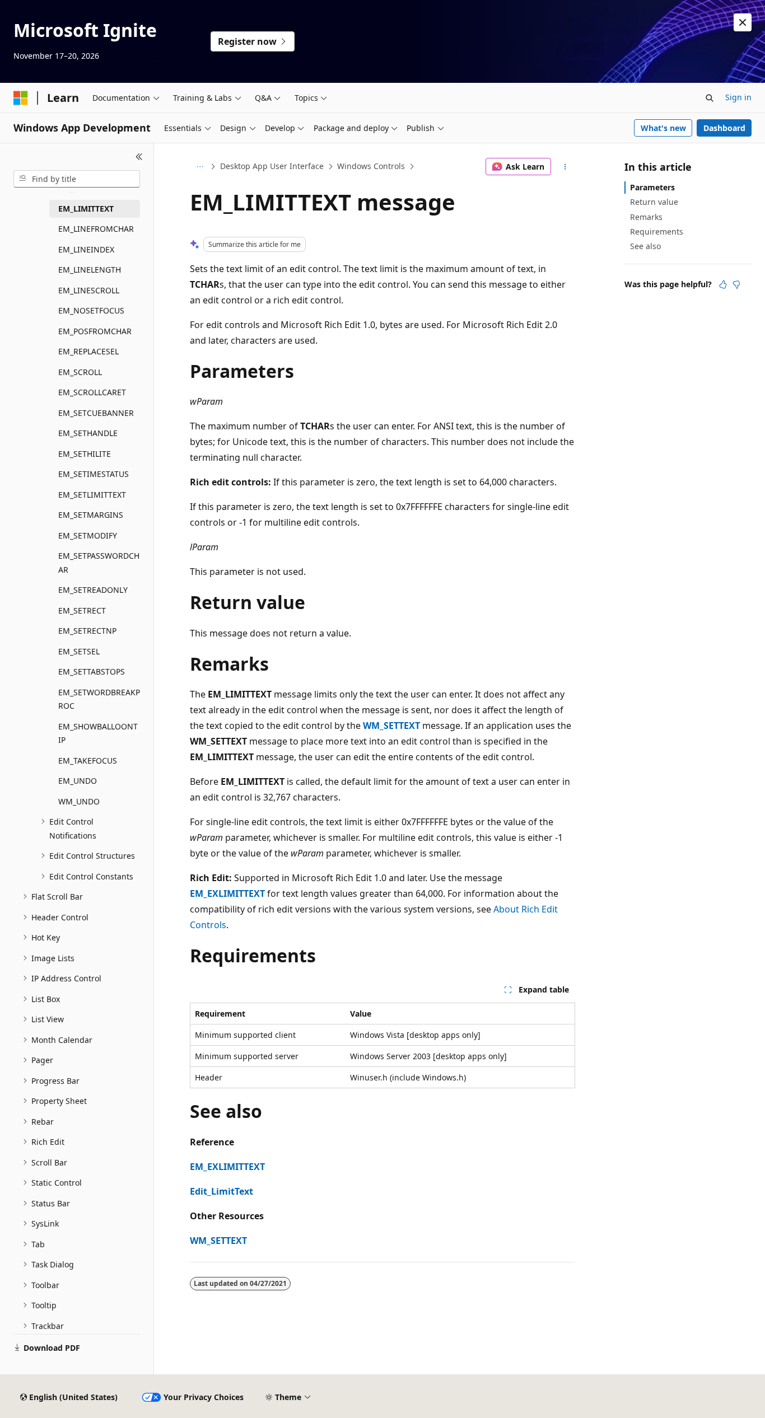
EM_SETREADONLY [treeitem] (93, 589)
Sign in (738, 97)
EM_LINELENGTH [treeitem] (89, 269)
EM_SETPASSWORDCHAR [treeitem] (98, 562)
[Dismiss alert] (743, 22)
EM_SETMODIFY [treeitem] (87, 535)
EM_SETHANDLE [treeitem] (88, 433)
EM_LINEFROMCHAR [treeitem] (96, 228)
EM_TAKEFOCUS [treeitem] (87, 760)
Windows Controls (371, 166)
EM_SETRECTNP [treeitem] (87, 630)
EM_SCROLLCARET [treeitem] (92, 392)
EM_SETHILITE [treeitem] (84, 453)
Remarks (646, 217)
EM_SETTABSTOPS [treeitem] (91, 671)
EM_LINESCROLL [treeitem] (88, 290)
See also (645, 246)
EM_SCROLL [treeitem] (80, 372)
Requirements (656, 231)
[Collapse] (139, 157)
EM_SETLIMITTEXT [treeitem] (92, 494)
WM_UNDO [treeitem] (79, 801)
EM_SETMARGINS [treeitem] (90, 514)
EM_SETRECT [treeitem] (82, 610)
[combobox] (76, 179)
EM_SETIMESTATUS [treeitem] (93, 474)
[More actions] (565, 167)
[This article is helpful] (723, 284)
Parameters (652, 187)
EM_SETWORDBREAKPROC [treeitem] (99, 699)
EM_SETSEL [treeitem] (79, 651)
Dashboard (724, 128)
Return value (654, 201)
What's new (663, 128)
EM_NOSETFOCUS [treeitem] (91, 310)
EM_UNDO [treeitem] (77, 780)
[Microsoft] (20, 98)
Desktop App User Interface (272, 166)
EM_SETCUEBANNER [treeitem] (96, 413)
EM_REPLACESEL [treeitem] (88, 351)
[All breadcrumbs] (199, 167)
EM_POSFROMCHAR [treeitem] (95, 331)
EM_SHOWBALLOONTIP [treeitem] (98, 733)
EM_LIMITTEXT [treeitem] (86, 208)
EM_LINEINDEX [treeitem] (86, 249)
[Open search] (709, 98)
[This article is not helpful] (736, 284)
